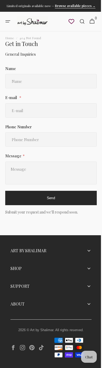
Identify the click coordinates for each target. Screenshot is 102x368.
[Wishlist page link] (67, 21)
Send (49, 198)
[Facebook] (13, 347)
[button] (8, 21)
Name (10, 68)
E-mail (11, 97)
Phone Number (18, 126)
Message (13, 155)
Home (9, 38)
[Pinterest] (32, 347)
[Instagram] (22, 347)
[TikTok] (41, 347)
